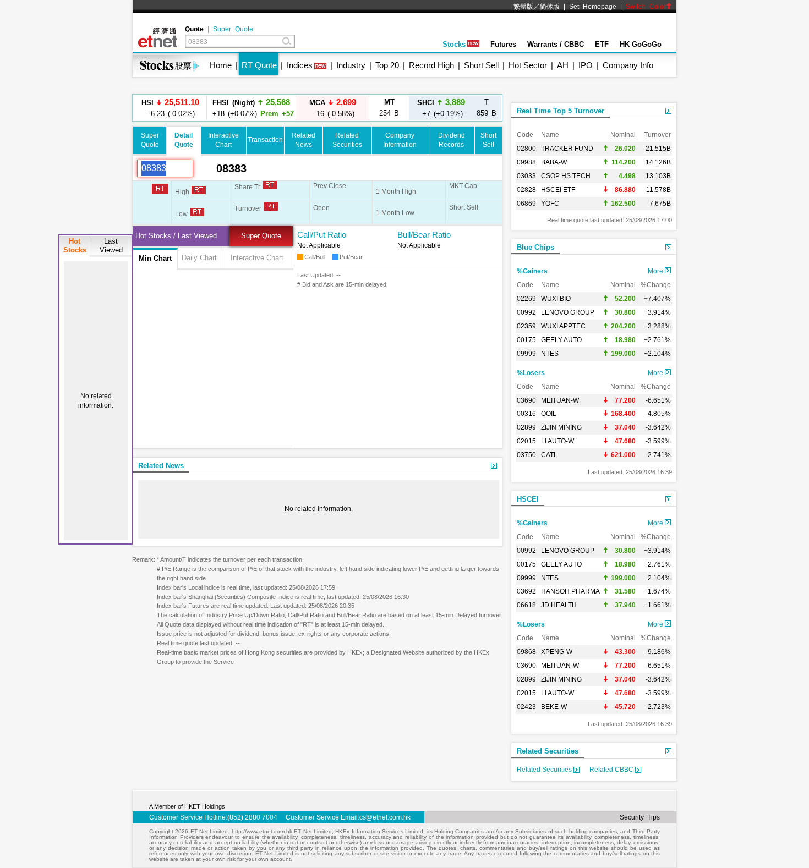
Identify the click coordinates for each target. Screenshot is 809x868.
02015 (526, 441)
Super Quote (233, 29)
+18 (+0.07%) (251, 107)
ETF (602, 44)
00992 (526, 312)
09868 (526, 652)
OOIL (548, 413)
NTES (550, 354)
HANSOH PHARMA (570, 591)
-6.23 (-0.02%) (170, 107)
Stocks (454, 44)
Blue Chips (535, 247)
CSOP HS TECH (566, 176)
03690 (526, 400)
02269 (526, 299)
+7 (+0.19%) (441, 107)
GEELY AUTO (561, 340)
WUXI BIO (556, 299)
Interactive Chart (257, 258)
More (656, 271)
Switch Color (646, 6)
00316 (526, 413)
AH (563, 65)
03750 (526, 455)
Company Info (628, 65)
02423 (526, 707)
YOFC (550, 203)
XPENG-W (556, 652)
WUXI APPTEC (563, 326)
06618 (526, 605)
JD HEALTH (559, 605)
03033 (526, 176)
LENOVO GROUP (567, 312)
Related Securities (547, 751)
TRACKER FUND (567, 148)
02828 (526, 190)
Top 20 (387, 65)
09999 (526, 354)
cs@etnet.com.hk (385, 817)
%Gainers (532, 271)
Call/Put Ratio (321, 234)
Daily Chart (199, 258)
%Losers (531, 373)
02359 (526, 326)
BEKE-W (554, 707)
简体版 (550, 6)
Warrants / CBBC (555, 44)
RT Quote (259, 65)
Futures (503, 44)
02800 (526, 148)
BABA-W (554, 162)
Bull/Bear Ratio (424, 234)
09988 (526, 162)
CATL (549, 455)
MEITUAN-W (560, 400)
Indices (300, 65)
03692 (526, 591)
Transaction (265, 140)
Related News (161, 466)
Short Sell (481, 65)
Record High (431, 65)
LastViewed (111, 245)
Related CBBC (612, 769)
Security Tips (640, 817)
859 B (486, 107)
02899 (526, 427)
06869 (526, 203)
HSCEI (528, 499)
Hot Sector (528, 65)
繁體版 (523, 6)
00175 (526, 340)
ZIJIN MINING (561, 427)
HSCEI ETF (558, 190)
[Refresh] (205, 168)
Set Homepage (592, 6)
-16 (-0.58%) (332, 107)
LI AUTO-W (557, 441)
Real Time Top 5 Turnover (560, 111)
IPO (585, 65)
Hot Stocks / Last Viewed (176, 236)
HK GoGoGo (641, 44)
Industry (350, 65)
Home (221, 65)
